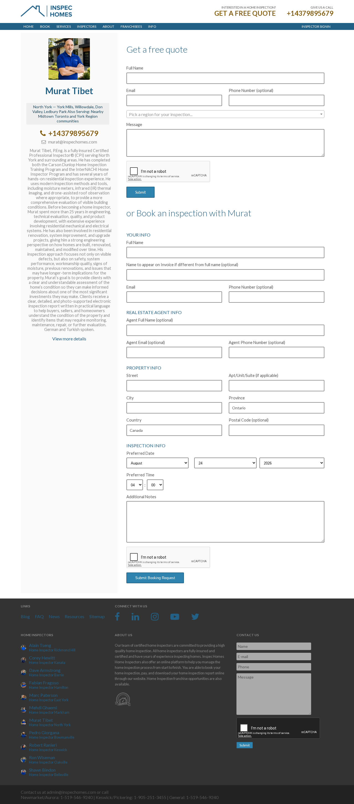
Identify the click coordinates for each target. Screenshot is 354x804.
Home (29, 26)
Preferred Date (140, 453)
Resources (74, 616)
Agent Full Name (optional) (149, 320)
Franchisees (131, 26)
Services (63, 26)
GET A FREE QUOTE (245, 13)
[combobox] (225, 114)
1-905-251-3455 (150, 797)
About (108, 26)
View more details (69, 338)
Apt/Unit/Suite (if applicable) (253, 375)
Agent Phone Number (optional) (257, 342)
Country (133, 420)
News (54, 616)
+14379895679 (310, 13)
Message (134, 124)
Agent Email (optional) (145, 342)
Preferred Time (140, 474)
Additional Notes (141, 496)
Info (152, 26)
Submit (140, 192)
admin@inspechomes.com (71, 792)
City (130, 397)
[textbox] (225, 114)
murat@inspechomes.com (72, 141)
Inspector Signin (316, 26)
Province (237, 397)
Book (45, 26)
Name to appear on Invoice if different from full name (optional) (182, 264)
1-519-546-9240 (76, 797)
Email (130, 90)
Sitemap (97, 616)
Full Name (134, 68)
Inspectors (86, 26)
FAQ (39, 616)
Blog (25, 616)
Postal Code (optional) (249, 420)
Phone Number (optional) (251, 90)
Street (132, 375)
